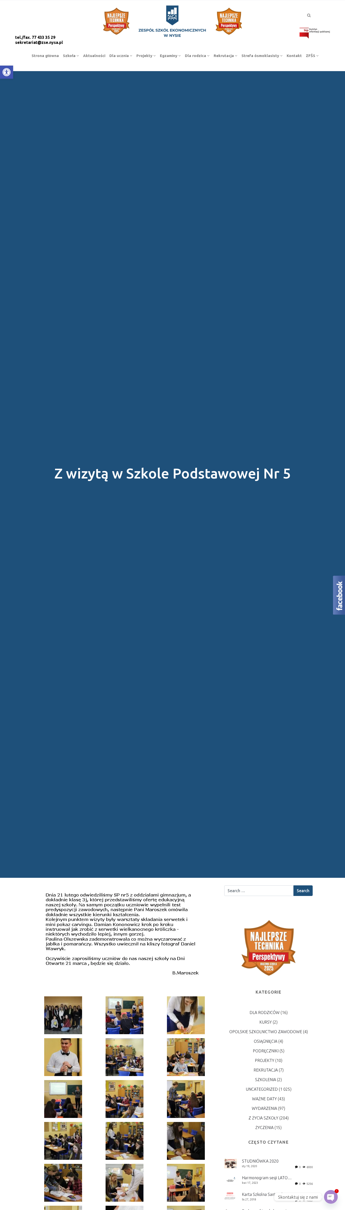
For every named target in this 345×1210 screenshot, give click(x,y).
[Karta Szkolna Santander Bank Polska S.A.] (230, 1196)
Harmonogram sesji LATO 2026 (270, 1177)
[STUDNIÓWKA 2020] (230, 1163)
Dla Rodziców (265, 1012)
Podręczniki (266, 1051)
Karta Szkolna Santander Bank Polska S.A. (279, 1194)
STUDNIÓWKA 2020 (260, 1161)
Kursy (265, 1022)
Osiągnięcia (265, 1041)
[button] (6, 72)
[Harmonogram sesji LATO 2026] (230, 1179)
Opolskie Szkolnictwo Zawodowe (265, 1031)
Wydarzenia (264, 1108)
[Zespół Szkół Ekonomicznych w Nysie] (172, 20)
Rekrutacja (266, 1070)
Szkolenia (265, 1079)
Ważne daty (264, 1098)
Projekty (264, 1060)
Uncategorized (262, 1089)
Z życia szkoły (263, 1118)
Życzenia (264, 1127)
